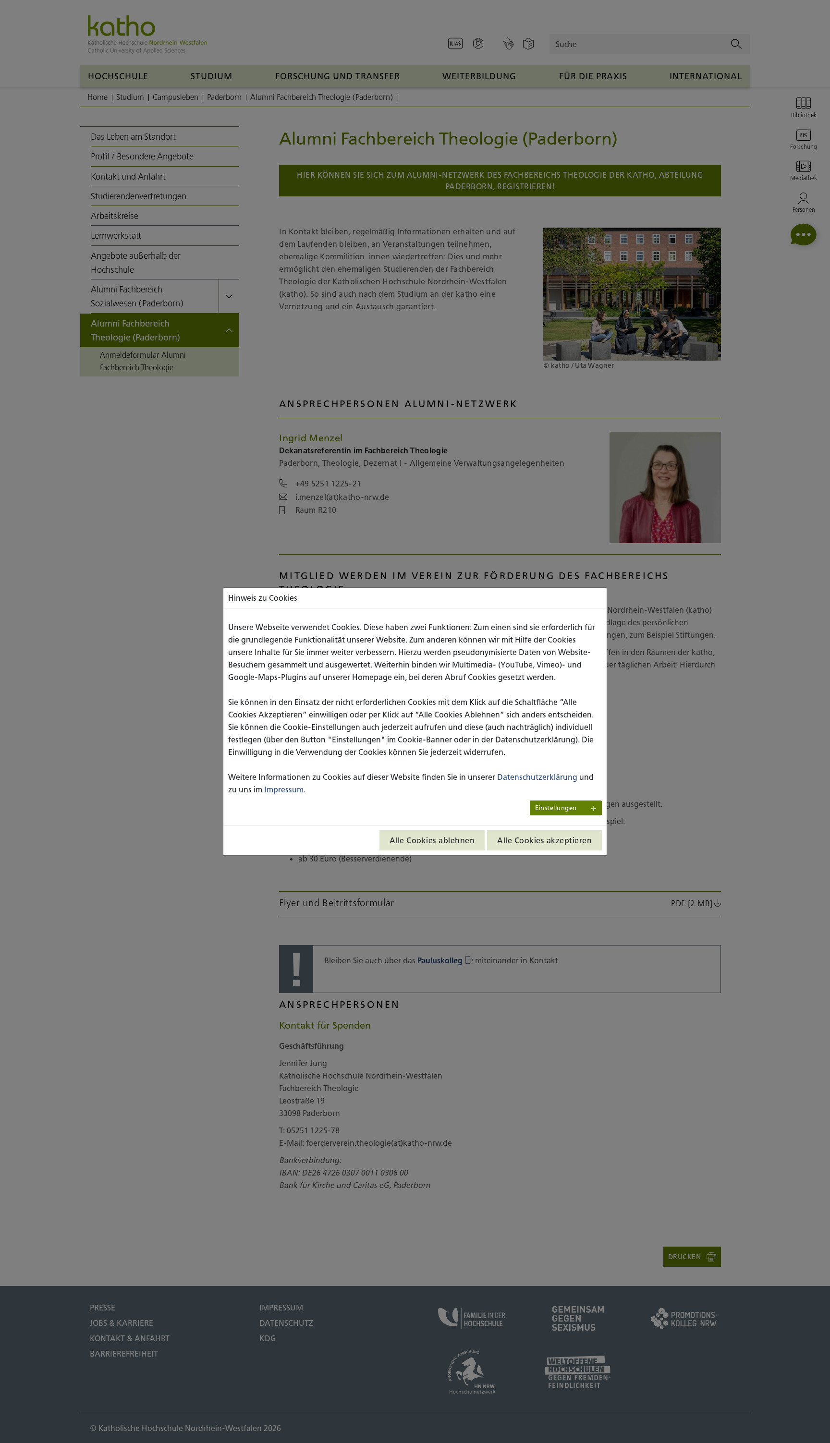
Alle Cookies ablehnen (432, 840)
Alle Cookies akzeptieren (544, 840)
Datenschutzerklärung (537, 777)
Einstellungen (556, 808)
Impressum (284, 789)
